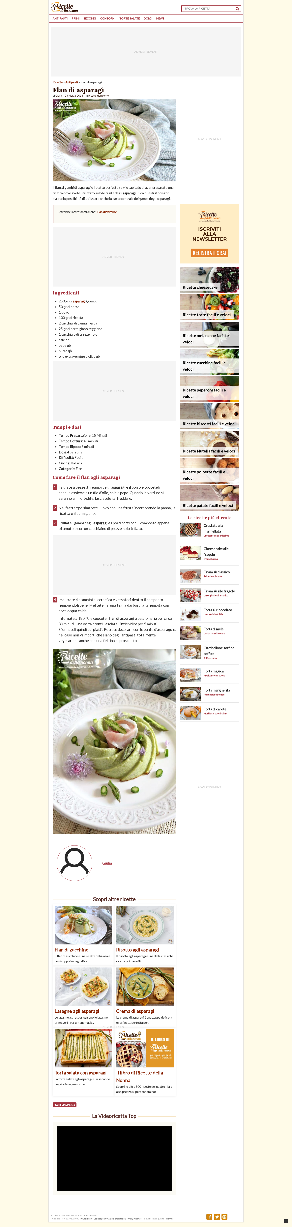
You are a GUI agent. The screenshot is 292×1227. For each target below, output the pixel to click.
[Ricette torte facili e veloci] (209, 319)
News (160, 18)
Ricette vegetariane (64, 1105)
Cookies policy (100, 1218)
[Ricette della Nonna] (64, 11)
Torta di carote (215, 709)
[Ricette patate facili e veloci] (209, 510)
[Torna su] (286, 1221)
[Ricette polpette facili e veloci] (209, 482)
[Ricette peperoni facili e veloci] (209, 401)
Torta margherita (217, 690)
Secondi (90, 18)
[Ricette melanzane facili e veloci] (209, 346)
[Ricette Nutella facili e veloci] (209, 455)
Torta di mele (214, 629)
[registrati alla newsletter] (209, 262)
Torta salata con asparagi (81, 1072)
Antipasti (60, 18)
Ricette (58, 82)
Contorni (107, 18)
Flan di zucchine (71, 949)
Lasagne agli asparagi (77, 1011)
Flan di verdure (107, 212)
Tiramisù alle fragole (219, 591)
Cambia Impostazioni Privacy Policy (123, 1218)
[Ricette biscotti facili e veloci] (209, 428)
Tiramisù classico (217, 572)
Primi (76, 18)
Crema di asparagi (135, 1011)
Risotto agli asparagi (137, 949)
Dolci (148, 18)
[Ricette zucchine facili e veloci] (209, 374)
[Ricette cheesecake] (209, 292)
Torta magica (214, 671)
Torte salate (129, 18)
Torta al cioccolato (218, 610)
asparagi (79, 301)
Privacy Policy (86, 1218)
